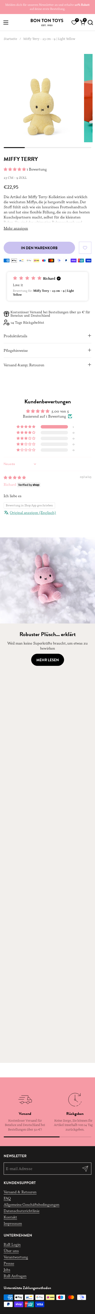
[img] (15, 477)
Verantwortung (16, 1257)
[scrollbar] (47, 147)
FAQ (7, 1198)
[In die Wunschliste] (85, 247)
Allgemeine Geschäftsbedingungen (31, 1204)
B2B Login (12, 1244)
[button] (89, 22)
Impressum (13, 1223)
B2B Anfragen (15, 1276)
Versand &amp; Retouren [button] (24, 365)
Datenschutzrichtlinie (21, 1211)
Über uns (11, 1250)
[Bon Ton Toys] (47, 22)
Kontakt (10, 1217)
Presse (9, 1263)
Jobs (7, 1269)
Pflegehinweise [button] (16, 350)
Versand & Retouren (20, 1192)
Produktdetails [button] (15, 336)
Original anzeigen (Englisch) (33, 512)
